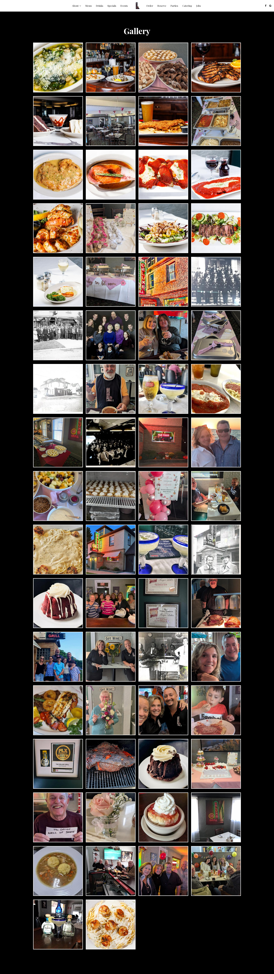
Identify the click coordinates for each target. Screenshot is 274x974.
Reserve (161, 5)
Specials (111, 5)
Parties (174, 5)
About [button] (75, 5)
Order (149, 5)
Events (124, 5)
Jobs (198, 5)
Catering (187, 5)
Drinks (99, 5)
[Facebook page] (265, 5)
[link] (137, 5)
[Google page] (270, 5)
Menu (88, 5)
